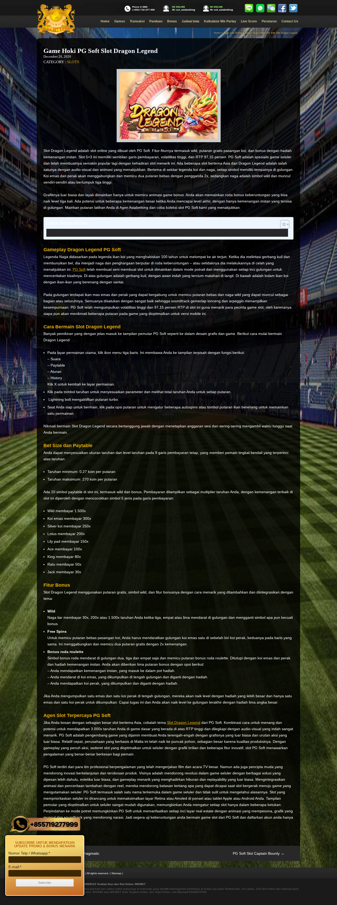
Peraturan (269, 21)
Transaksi (137, 21)
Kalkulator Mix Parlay (220, 21)
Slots (247, 33)
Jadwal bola (190, 21)
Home (105, 21)
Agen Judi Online (233, 33)
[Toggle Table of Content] (282, 224)
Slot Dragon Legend (183, 722)
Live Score (249, 21)
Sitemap (116, 873)
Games (119, 21)
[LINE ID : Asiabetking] (249, 8)
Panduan (155, 21)
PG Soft (79, 269)
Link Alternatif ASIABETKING (189, 892)
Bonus (172, 21)
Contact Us (289, 21)
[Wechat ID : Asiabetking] (271, 8)
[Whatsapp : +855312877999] (260, 8)
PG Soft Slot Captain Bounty (258, 853)
